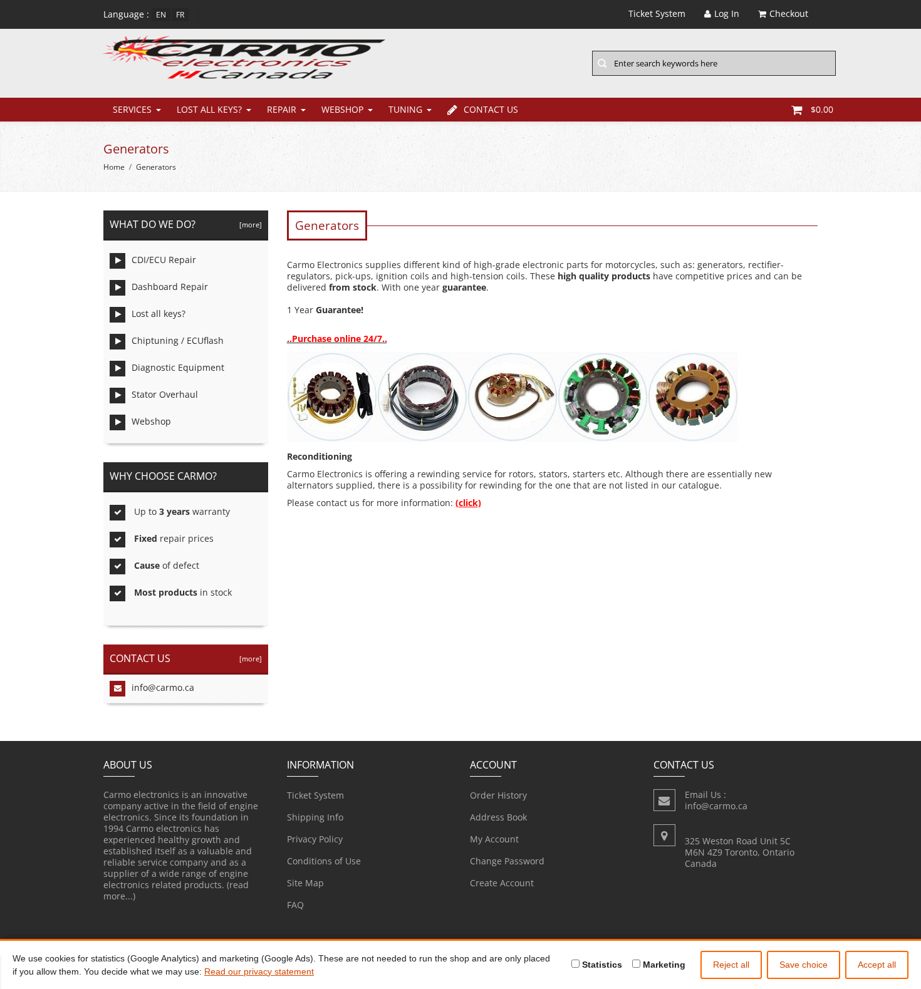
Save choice (803, 965)
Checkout (788, 13)
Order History (498, 795)
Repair (281, 109)
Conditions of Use (324, 861)
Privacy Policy (315, 839)
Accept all (877, 965)
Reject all (731, 965)
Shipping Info (315, 817)
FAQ (295, 905)
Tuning (405, 109)
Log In (726, 13)
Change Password (507, 861)
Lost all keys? (209, 109)
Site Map (305, 883)
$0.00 (822, 109)
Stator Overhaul (165, 394)
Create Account (502, 883)
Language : (126, 14)
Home (114, 167)
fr (180, 14)
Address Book (498, 817)
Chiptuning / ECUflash (178, 340)
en (161, 14)
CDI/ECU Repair (164, 260)
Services (132, 109)
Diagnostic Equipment (178, 367)
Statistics (601, 965)
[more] (249, 224)
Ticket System (315, 795)
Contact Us (491, 109)
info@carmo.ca (163, 687)
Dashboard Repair (170, 287)
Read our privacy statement (259, 971)
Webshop (342, 109)
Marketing (662, 965)
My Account (494, 839)
